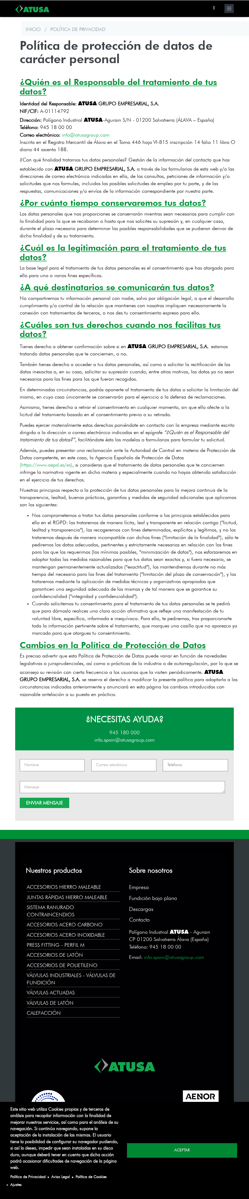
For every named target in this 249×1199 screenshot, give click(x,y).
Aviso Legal (60, 1177)
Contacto (139, 920)
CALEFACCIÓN (44, 1013)
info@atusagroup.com (85, 135)
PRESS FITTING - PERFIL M (55, 945)
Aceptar (182, 1150)
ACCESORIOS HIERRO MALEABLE (64, 887)
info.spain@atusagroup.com (124, 740)
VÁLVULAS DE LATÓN (50, 1003)
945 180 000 (124, 732)
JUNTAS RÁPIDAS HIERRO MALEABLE (67, 897)
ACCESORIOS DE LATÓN (55, 955)
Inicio (33, 29)
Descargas (141, 909)
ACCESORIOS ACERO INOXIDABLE (66, 935)
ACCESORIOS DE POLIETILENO (62, 965)
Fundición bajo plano (153, 898)
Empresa (139, 887)
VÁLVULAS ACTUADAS (51, 993)
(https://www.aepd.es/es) (46, 465)
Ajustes (16, 1185)
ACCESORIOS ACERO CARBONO (65, 925)
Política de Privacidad (28, 1177)
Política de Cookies (91, 1177)
